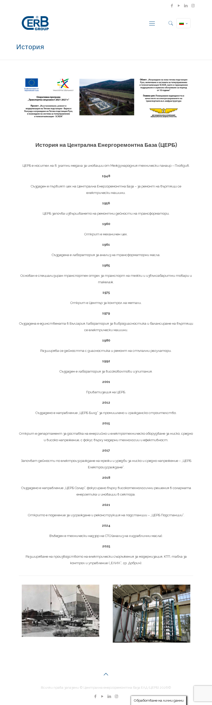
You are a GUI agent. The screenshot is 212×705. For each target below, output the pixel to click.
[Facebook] (172, 5)
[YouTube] (179, 5)
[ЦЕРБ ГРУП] (35, 23)
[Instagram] (193, 5)
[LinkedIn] (186, 5)
